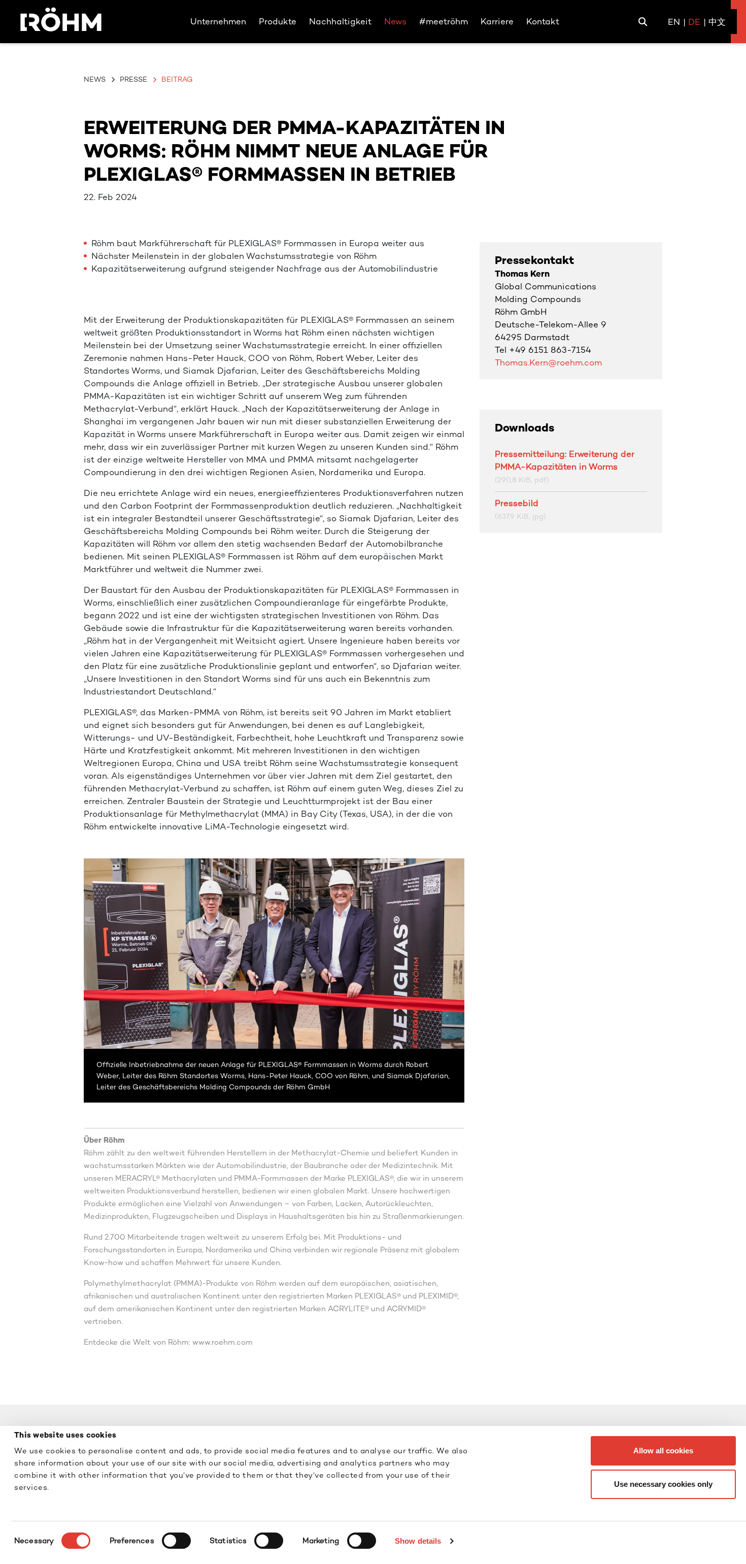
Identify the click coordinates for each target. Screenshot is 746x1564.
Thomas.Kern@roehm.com (548, 362)
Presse (133, 79)
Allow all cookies (663, 1450)
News (95, 79)
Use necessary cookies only (663, 1484)
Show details (418, 1541)
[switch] (176, 1541)
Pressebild (516, 503)
